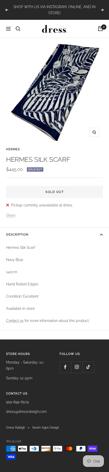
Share (10, 215)
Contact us (15, 321)
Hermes (13, 149)
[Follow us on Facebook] (65, 367)
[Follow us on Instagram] (76, 367)
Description (17, 234)
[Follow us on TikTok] (88, 367)
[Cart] (100, 28)
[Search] (18, 28)
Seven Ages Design (45, 427)
